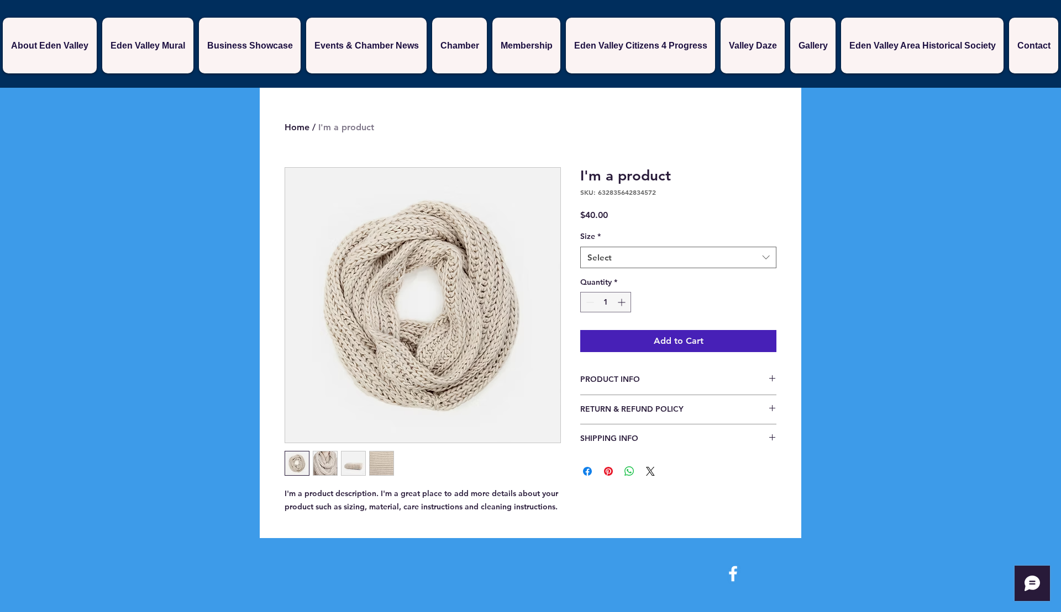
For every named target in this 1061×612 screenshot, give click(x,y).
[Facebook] (733, 573)
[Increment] (622, 302)
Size (590, 236)
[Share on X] (650, 471)
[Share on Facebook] (587, 471)
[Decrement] (589, 302)
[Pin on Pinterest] (608, 471)
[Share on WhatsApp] (629, 471)
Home (297, 127)
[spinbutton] (606, 302)
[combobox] (678, 257)
